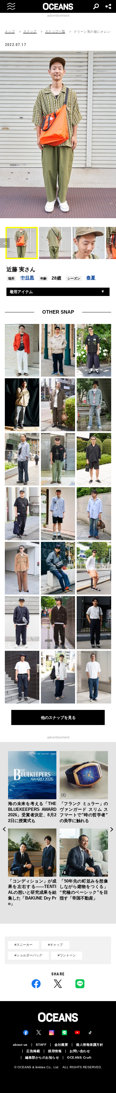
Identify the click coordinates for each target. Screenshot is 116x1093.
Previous (4, 829)
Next (112, 829)
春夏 (90, 277)
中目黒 (27, 277)
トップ (10, 31)
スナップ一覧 (55, 31)
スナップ (30, 31)
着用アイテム (21, 292)
